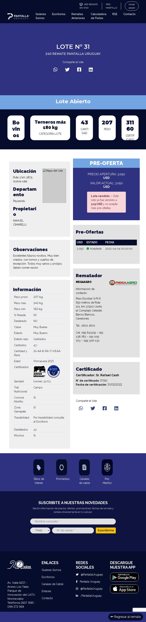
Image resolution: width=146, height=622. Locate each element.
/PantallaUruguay (91, 595)
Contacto (129, 14)
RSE (114, 14)
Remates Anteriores (78, 16)
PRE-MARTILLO (111, 6)
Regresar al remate (127, 617)
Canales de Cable (52, 584)
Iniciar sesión (132, 6)
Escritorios (58, 14)
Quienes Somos (41, 16)
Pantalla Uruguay (89, 581)
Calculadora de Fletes (98, 16)
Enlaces (46, 591)
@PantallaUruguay (91, 574)
